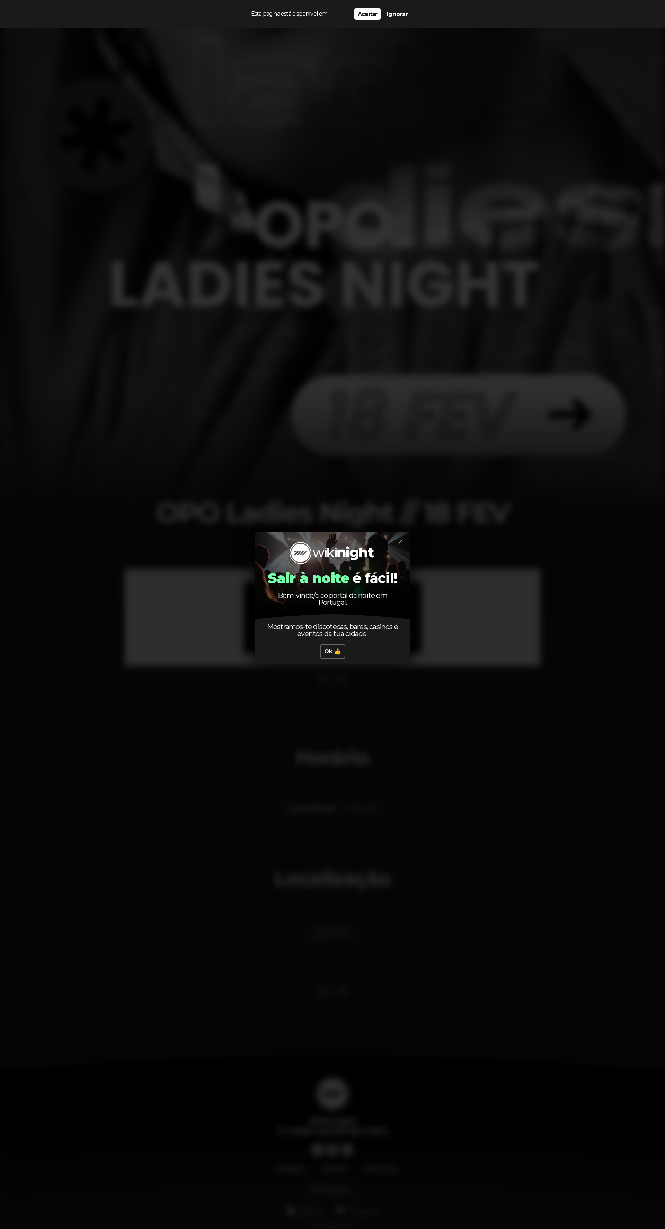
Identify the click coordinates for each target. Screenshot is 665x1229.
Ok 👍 (332, 651)
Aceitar (367, 14)
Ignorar (397, 14)
